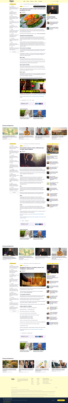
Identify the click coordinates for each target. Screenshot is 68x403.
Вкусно (36, 1)
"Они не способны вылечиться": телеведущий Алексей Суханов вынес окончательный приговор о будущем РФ (14, 166)
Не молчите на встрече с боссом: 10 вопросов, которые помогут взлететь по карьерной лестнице (13, 304)
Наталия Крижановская (54, 259)
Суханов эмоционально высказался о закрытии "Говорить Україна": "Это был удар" (52, 18)
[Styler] (11, 1)
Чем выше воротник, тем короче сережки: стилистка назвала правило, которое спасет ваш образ (13, 280)
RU (56, 387)
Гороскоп (21, 168)
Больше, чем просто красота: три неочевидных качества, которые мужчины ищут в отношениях (54, 23)
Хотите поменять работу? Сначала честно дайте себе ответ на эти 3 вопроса (14, 22)
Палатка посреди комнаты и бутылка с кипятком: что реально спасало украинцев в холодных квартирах (14, 17)
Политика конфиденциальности (47, 383)
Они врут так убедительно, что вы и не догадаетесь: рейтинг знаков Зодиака (14, 299)
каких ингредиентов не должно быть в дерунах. (38, 94)
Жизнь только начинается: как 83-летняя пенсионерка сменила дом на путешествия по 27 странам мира (42, 137)
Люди (24, 1)
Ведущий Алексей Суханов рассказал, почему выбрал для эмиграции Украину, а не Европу (13, 185)
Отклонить (53, 400)
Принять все (61, 400)
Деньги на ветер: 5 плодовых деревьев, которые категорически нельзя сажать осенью (14, 147)
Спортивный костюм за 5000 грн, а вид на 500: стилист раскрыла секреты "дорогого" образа (14, 31)
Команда (38, 382)
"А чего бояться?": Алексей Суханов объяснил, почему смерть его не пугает (14, 161)
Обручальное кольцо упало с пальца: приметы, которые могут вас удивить (13, 27)
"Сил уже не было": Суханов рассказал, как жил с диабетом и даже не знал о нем (14, 44)
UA (53, 1)
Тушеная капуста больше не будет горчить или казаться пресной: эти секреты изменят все (14, 49)
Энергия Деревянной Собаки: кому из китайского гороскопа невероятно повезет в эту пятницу (10, 137)
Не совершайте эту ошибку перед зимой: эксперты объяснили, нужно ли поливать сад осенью (14, 285)
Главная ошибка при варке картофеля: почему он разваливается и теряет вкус (13, 13)
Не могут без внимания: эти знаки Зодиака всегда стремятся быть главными (14, 40)
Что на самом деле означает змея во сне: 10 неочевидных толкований (54, 28)
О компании (38, 383)
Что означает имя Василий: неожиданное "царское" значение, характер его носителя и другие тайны (26, 137)
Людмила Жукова (5, 259)
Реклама (38, 384)
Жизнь (21, 6)
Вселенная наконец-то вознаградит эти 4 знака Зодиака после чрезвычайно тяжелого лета (14, 8)
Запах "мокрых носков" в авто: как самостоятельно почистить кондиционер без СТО (14, 36)
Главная (21, 263)
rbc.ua (57, 1)
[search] (51, 1)
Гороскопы (40, 1)
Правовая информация (46, 382)
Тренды (28, 1)
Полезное (31, 1)
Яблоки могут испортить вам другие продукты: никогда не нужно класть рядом (13, 271)
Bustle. (33, 173)
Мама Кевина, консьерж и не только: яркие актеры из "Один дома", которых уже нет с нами (13, 290)
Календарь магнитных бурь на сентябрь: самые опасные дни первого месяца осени (13, 308)
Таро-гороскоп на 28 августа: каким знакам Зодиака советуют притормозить (13, 157)
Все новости (14, 192)
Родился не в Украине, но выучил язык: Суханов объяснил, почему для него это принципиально (13, 267)
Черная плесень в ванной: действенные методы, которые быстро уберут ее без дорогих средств (13, 294)
